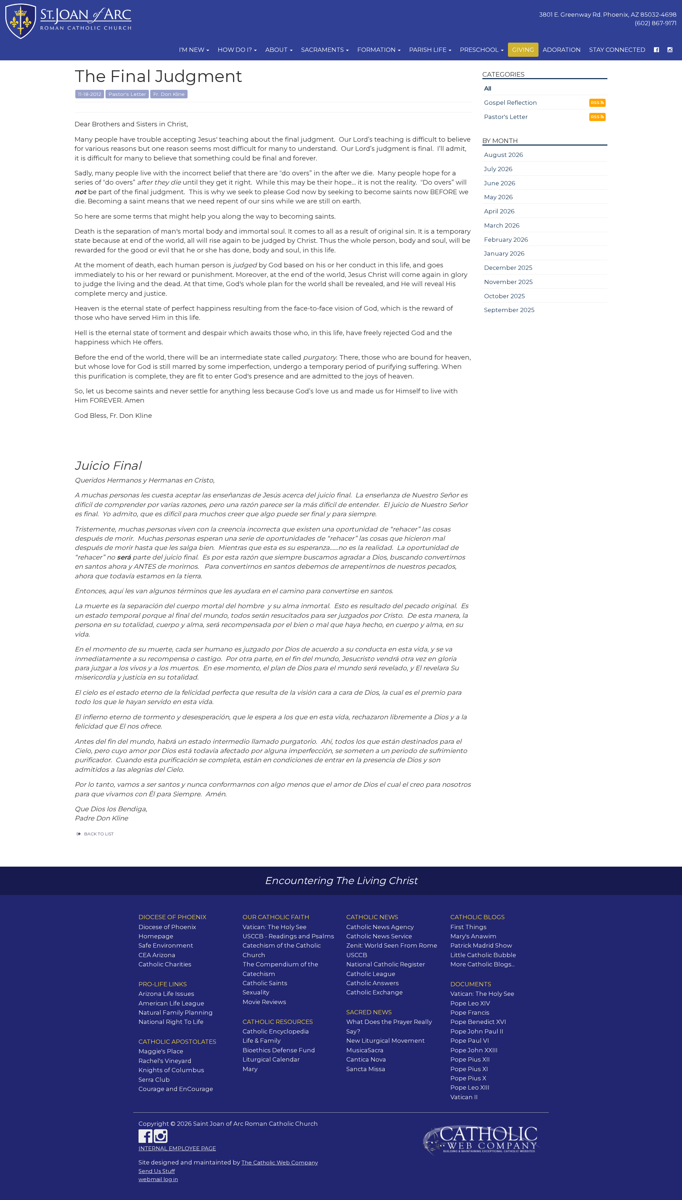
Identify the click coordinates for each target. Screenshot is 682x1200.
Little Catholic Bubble (483, 955)
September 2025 (509, 309)
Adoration (562, 49)
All (487, 88)
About (277, 49)
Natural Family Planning (176, 1012)
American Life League (171, 1003)
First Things (468, 927)
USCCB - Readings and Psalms (288, 936)
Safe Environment (166, 945)
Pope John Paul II (476, 1031)
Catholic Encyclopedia (276, 1031)
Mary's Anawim (473, 936)
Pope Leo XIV (470, 1003)
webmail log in (158, 1179)
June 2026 (499, 183)
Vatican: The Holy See (275, 927)
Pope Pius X (468, 1078)
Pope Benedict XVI (478, 1021)
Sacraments (323, 49)
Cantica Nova (366, 1059)
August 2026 (503, 154)
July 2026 (498, 169)
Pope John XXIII (474, 1050)
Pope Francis (469, 1012)
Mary (250, 1069)
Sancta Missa (365, 1069)
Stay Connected (617, 49)
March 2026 (502, 225)
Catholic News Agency (380, 927)
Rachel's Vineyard (165, 1060)
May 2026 (498, 197)
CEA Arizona (157, 955)
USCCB (356, 955)
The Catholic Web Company (280, 1163)
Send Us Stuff (157, 1171)
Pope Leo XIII (469, 1087)
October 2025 (504, 296)
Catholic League (370, 973)
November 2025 (508, 281)
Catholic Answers (372, 983)
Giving (523, 49)
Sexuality (256, 992)
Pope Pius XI (469, 1069)
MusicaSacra (365, 1050)
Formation (377, 49)
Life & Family (262, 1040)
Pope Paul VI (469, 1040)
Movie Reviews (264, 1001)
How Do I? (235, 49)
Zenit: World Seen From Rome (391, 945)
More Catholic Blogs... (482, 964)
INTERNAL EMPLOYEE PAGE (177, 1148)
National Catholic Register (385, 964)
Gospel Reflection (510, 102)
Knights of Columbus (171, 1070)
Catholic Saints (265, 983)
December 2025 (508, 267)
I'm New (192, 49)
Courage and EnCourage (176, 1088)
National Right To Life (171, 1021)
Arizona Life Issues (166, 993)
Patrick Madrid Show (481, 945)
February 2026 (506, 239)
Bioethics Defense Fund (279, 1050)
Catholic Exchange (374, 992)
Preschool (480, 49)
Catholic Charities (165, 964)
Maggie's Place (161, 1051)
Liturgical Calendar (271, 1059)
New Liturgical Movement (385, 1040)
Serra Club (154, 1079)
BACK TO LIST (99, 833)
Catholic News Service (379, 936)
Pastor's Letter (506, 116)
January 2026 (504, 253)
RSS (596, 102)
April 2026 (499, 211)
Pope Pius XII (470, 1059)
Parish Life (428, 49)
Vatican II (464, 1097)
